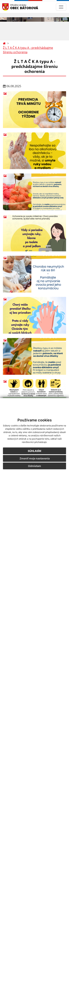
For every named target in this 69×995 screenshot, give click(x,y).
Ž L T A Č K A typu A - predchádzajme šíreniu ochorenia (28, 50)
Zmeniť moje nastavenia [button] (35, 458)
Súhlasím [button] (34, 450)
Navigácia (11, 6)
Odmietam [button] (34, 465)
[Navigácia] (61, 7)
